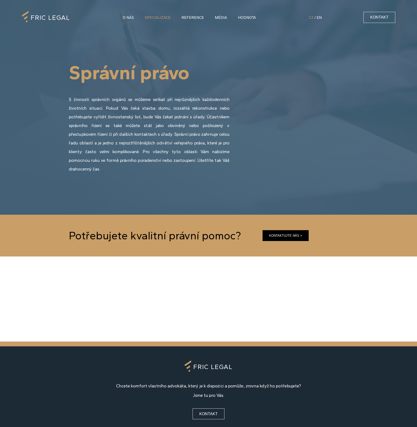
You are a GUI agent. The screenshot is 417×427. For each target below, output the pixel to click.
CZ (311, 17)
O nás (128, 17)
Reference (192, 17)
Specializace (158, 17)
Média (221, 17)
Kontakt (379, 17)
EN (319, 17)
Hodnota (247, 17)
